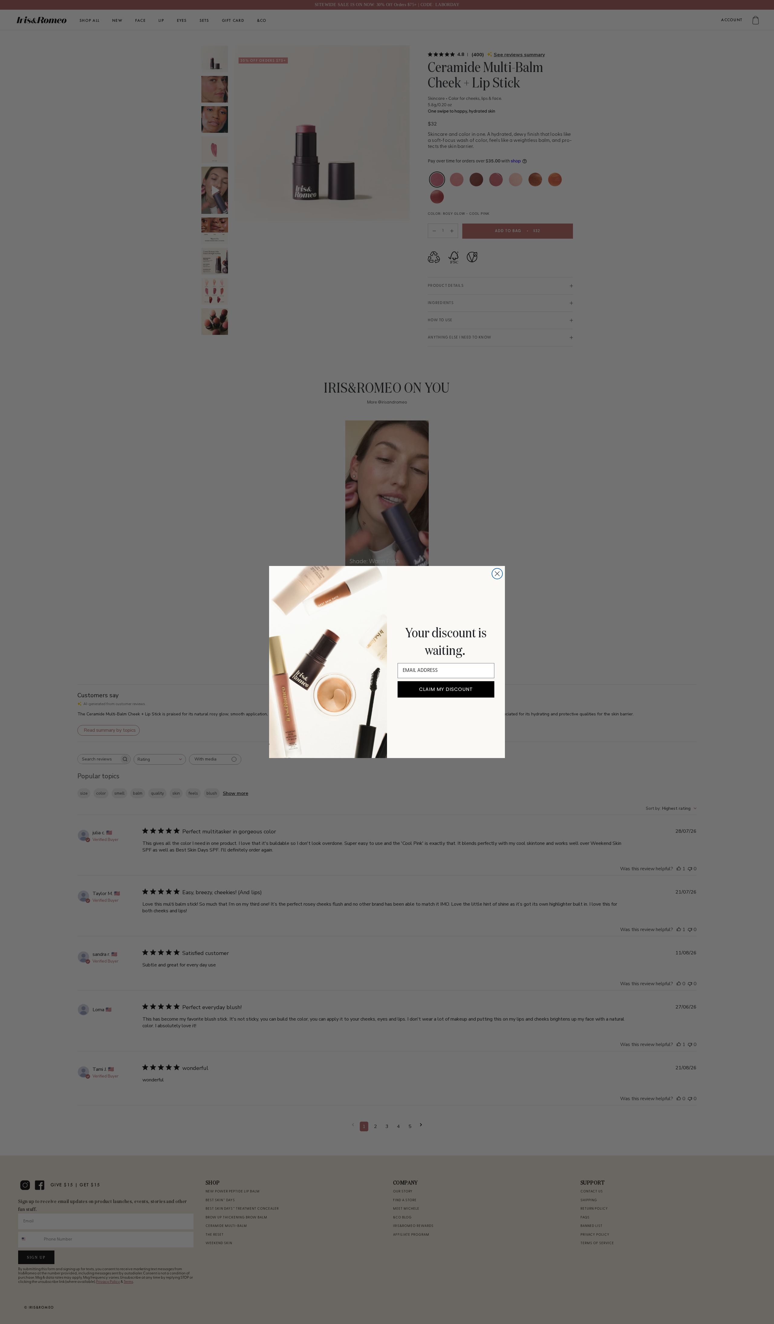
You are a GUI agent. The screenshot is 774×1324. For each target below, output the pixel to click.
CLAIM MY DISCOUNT (446, 689)
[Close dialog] (497, 573)
